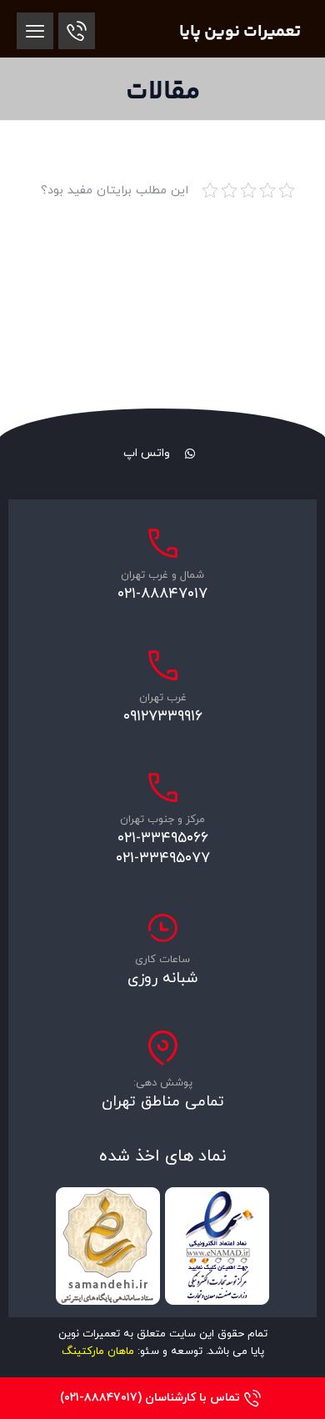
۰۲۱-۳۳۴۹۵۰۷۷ (163, 858)
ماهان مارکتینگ (98, 1351)
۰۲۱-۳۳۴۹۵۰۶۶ (163, 838)
